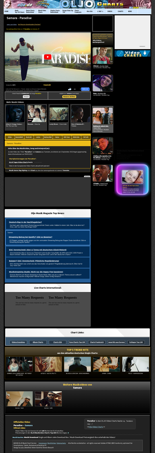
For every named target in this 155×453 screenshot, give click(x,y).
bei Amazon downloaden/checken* (29, 24)
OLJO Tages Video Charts (18, 162)
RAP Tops (67, 137)
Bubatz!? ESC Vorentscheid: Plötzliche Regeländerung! (34, 261)
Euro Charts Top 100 (77, 342)
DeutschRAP (19, 137)
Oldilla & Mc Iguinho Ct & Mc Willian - (102, 157)
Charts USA (57, 342)
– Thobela (78, 125)
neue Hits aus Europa (116, 342)
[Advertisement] (47, 192)
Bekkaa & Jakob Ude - (101, 127)
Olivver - (100, 66)
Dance (57, 137)
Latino (38, 137)
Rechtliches (51, 443)
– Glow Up (34, 124)
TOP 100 (85, 137)
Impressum (43, 443)
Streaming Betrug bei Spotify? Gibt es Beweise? (30, 237)
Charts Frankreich (97, 342)
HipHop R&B (48, 137)
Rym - (99, 93)
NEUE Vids (76, 137)
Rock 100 (29, 137)
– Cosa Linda (57, 124)
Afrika (10, 137)
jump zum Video (12, 25)
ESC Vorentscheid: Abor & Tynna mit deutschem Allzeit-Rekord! (38, 250)
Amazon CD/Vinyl (69, 97)
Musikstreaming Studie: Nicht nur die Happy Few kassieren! (36, 272)
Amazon (26, 96)
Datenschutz (61, 443)
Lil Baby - (100, 183)
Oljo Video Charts (96, 426)
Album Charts (38, 342)
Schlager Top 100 (136, 342)
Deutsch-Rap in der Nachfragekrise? (25, 222)
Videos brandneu (18, 342)
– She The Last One (14, 125)
